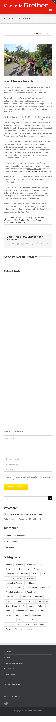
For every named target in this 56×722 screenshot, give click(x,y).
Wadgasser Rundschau (27, 624)
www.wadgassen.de (31, 171)
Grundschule (32, 592)
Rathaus (9, 611)
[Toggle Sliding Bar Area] (53, 2)
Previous (39, 33)
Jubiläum (18, 601)
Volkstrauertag (33, 620)
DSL (7, 578)
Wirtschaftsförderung (23, 629)
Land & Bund (11, 541)
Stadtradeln (31, 220)
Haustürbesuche (12, 597)
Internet (9, 601)
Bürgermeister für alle (15, 663)
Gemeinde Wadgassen (15, 536)
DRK (44, 574)
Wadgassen (10, 624)
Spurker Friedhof (21, 615)
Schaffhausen (21, 611)
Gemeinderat (45, 588)
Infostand (38, 597)
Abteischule (31, 565)
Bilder (8, 657)
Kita (7, 606)
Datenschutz (11, 668)
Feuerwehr (30, 578)
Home (8, 652)
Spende (9, 615)
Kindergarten (43, 601)
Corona (36, 569)
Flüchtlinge (30, 583)
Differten (35, 574)
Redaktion (10, 218)
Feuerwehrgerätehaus (14, 583)
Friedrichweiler (31, 588)
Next (48, 33)
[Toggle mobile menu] (50, 9)
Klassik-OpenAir (18, 606)
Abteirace (22, 220)
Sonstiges (10, 547)
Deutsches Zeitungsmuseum (17, 574)
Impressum (10, 674)
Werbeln (9, 629)
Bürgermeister (24, 569)
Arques (42, 565)
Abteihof (9, 565)
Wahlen (43, 624)
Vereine (21, 620)
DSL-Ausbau (17, 578)
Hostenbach (26, 597)
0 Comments (20, 223)
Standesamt (10, 620)
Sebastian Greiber (37, 611)
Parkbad (41, 606)
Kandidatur (30, 601)
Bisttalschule (11, 569)
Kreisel (31, 606)
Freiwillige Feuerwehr (14, 588)
